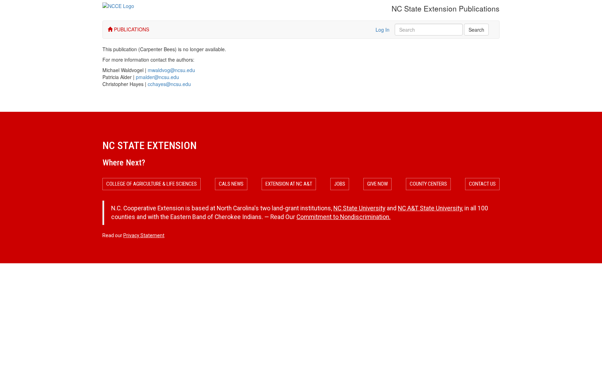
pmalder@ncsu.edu (157, 76)
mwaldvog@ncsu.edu (171, 70)
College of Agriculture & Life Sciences (151, 184)
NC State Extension (149, 145)
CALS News (231, 184)
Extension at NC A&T (288, 184)
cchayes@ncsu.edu (169, 83)
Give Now (377, 184)
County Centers (428, 184)
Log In (382, 29)
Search (476, 29)
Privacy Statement (143, 235)
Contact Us (482, 184)
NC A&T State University (430, 208)
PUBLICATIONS (131, 29)
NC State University (359, 208)
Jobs (339, 184)
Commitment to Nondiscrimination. (343, 216)
